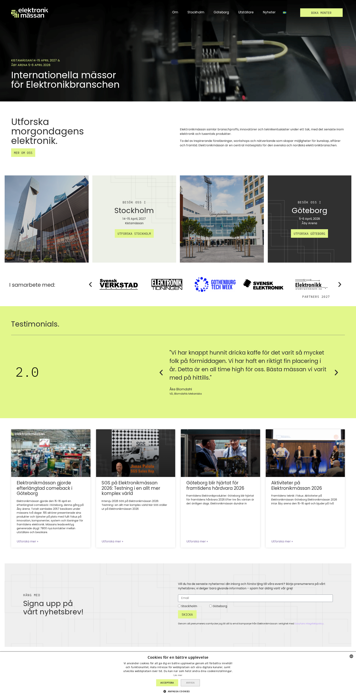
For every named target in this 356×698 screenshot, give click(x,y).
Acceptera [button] (167, 682)
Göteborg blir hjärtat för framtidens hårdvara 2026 (215, 486)
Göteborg (220, 606)
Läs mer (178, 675)
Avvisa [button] (190, 682)
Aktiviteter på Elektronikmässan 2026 (296, 486)
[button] (321, 12)
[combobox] (351, 656)
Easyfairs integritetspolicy (309, 624)
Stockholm (189, 606)
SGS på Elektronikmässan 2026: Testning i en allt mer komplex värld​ (131, 489)
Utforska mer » (27, 541)
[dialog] (178, 675)
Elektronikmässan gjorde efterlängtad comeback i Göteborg (44, 489)
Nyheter (269, 12)
